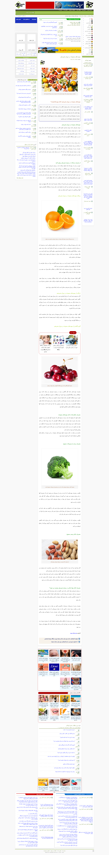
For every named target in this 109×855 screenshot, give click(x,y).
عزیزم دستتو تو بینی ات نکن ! (69, 729)
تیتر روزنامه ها (31, 73)
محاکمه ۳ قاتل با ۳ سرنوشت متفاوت (28, 158)
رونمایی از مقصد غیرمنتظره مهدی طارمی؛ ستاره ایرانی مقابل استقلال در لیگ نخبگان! (28, 824)
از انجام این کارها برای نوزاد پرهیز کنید (23, 85)
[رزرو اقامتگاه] (59, 50)
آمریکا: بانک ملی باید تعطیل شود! (29, 156)
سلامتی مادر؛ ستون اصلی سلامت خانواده (88, 119)
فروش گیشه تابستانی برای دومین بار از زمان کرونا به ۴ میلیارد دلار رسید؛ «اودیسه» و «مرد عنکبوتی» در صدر (45, 826)
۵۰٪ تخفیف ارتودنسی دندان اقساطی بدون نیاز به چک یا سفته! (64, 641)
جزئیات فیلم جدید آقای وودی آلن (29, 152)
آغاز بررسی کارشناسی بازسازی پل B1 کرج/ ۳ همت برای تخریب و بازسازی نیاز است (67, 843)
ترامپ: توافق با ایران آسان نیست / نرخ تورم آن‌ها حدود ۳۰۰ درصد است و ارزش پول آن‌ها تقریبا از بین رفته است (67, 813)
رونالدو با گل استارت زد (33, 813)
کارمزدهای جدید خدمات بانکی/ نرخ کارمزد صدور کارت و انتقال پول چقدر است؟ (67, 816)
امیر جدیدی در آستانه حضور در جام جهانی (27, 154)
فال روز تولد (23, 54)
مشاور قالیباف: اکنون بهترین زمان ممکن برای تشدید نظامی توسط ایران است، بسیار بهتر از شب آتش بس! (66, 808)
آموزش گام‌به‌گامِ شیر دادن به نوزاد (50, 22)
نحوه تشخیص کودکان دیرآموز (69, 764)
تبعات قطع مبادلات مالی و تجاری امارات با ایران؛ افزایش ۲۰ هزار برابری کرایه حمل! (67, 801)
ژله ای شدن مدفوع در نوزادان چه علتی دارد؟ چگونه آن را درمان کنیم (23, 129)
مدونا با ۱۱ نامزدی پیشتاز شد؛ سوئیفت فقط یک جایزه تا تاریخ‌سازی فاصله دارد (28, 804)
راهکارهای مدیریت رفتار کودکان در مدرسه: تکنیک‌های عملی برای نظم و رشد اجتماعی (88, 143)
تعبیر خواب (18, 54)
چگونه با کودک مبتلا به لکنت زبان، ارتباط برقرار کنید (64, 767)
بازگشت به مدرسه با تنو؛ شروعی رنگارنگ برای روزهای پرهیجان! (88, 169)
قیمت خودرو (32, 60)
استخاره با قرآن (31, 50)
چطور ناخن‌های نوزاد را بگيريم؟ (24, 116)
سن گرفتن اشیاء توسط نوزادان (24, 97)
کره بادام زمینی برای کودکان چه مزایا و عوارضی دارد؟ (64, 741)
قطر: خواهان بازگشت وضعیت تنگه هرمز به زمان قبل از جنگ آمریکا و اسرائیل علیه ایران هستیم (67, 820)
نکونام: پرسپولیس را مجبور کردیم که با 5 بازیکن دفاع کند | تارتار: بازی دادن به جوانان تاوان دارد (27, 167)
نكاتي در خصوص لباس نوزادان (25, 105)
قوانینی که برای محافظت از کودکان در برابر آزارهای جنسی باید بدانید (61, 756)
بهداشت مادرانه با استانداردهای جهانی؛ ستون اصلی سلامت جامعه (49, 43)
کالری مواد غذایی (21, 65)
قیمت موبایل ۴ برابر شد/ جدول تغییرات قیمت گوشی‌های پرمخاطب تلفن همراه (68, 823)
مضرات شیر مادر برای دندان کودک (50, 38)
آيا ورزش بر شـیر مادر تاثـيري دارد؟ (24, 93)
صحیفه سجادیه (21, 73)
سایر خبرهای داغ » (19, 177)
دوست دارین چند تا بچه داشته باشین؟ (67, 737)
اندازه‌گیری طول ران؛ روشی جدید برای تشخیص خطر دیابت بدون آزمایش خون (28, 845)
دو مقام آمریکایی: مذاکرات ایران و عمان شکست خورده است (86, 806)
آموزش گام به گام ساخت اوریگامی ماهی (67, 745)
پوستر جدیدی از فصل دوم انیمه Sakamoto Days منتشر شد (47, 837)
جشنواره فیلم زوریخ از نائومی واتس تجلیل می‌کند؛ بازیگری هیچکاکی (46, 815)
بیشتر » (40, 19)
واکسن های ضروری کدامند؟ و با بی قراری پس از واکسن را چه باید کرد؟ (24, 113)
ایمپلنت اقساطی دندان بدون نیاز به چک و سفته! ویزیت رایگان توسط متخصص (61, 638)
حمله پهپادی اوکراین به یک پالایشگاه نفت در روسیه (67, 829)
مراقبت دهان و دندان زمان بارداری (24, 81)
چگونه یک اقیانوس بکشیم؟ (88, 131)
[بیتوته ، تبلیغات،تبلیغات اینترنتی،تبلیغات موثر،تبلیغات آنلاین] (40, 5)
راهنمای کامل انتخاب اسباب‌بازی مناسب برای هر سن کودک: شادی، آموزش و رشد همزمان (88, 182)
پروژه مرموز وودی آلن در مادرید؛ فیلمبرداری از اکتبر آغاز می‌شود (46, 805)
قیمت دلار (32, 65)
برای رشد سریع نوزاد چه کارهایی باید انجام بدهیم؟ (65, 771)
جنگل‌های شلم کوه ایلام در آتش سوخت (27, 170)
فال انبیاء (21, 40)
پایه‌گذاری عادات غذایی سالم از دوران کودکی (88, 85)
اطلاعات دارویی (21, 60)
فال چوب (29, 54)
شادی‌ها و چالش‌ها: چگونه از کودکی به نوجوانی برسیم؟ (88, 73)
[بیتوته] (20, 8)
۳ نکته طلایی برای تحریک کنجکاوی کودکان (66, 748)
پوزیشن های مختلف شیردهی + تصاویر (72, 36)
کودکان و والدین (90, 15)
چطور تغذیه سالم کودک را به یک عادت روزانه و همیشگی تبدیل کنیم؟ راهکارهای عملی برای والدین (88, 196)
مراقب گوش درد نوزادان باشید (25, 132)
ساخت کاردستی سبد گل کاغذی (88, 209)
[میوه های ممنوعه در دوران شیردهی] (59, 79)
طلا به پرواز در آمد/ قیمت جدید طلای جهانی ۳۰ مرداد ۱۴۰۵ (86, 833)
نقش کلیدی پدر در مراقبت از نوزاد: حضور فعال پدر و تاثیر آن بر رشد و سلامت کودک (88, 156)
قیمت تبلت (32, 71)
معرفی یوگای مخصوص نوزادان (25, 89)
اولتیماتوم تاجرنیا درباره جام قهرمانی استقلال (29, 815)
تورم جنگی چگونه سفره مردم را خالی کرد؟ (68, 845)
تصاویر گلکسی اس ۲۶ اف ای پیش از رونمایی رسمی (27, 832)
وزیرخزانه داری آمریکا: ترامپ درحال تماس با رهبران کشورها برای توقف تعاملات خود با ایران (26, 172)
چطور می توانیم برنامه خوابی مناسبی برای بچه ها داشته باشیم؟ (23, 102)
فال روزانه (21, 50)
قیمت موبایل (32, 68)
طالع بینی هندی (34, 54)
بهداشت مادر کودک (82, 15)
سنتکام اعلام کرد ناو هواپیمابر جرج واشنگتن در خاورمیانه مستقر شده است (68, 798)
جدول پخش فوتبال (20, 68)
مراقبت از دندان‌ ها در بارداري (51, 30)
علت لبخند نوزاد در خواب (26, 124)
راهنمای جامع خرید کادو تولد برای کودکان (88, 96)
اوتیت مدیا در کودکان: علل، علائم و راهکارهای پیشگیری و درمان (88, 220)
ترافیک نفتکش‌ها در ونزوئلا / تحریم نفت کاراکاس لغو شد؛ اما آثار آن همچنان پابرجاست (67, 804)
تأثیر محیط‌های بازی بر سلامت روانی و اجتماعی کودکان (88, 107)
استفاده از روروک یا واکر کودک (24, 108)
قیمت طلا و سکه (31, 63)
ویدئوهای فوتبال (21, 63)
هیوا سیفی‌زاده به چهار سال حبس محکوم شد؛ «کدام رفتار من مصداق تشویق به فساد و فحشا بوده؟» (27, 801)
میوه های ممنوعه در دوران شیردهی (70, 56)
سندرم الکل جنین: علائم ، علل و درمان (67, 733)
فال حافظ (31, 40)
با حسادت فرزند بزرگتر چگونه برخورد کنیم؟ (66, 752)
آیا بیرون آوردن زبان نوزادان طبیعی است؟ (66, 760)
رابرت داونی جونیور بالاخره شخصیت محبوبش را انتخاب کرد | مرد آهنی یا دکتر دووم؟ (28, 798)
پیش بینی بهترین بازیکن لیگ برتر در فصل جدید (28, 821)
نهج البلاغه (22, 71)
